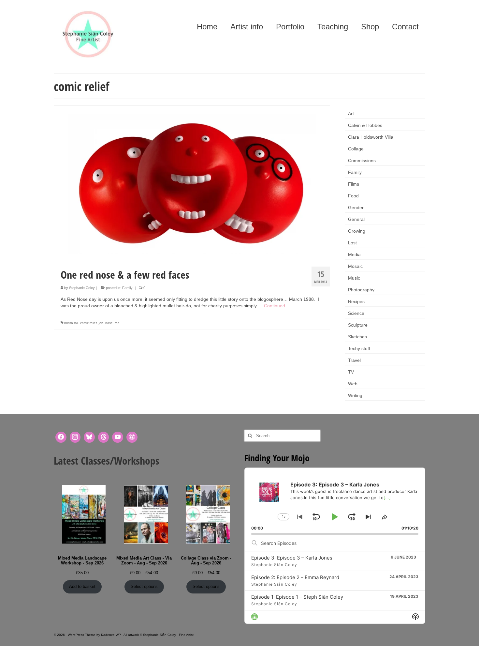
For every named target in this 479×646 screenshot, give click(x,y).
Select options (144, 586)
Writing (355, 395)
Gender (356, 207)
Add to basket (82, 586)
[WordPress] (132, 437)
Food (353, 195)
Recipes (356, 301)
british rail (71, 323)
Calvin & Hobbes (365, 125)
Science (356, 313)
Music (354, 278)
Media (354, 254)
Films (353, 184)
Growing (356, 231)
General (356, 219)
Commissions (362, 160)
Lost (352, 242)
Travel (354, 360)
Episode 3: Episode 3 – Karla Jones (291, 558)
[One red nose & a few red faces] (192, 183)
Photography (361, 289)
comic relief (88, 323)
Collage (356, 148)
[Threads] (103, 437)
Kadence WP (111, 635)
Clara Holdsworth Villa (370, 137)
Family (127, 288)
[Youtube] (117, 437)
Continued (274, 305)
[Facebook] (61, 437)
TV (351, 372)
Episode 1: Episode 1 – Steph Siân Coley (297, 597)
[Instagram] (75, 437)
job (101, 323)
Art (351, 113)
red (117, 323)
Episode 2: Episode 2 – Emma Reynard (295, 577)
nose (109, 323)
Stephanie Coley (82, 288)
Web (352, 383)
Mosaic (355, 266)
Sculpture (358, 325)
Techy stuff (359, 348)
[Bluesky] (89, 437)
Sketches (357, 336)
